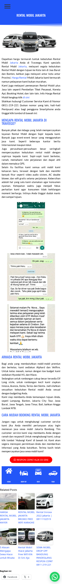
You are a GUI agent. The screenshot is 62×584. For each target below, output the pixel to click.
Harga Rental (19, 77)
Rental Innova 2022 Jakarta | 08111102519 (44, 516)
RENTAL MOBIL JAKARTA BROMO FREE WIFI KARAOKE (26, 517)
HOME (9, 481)
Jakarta (14, 62)
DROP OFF (24, 481)
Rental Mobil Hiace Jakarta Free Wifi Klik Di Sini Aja (25, 552)
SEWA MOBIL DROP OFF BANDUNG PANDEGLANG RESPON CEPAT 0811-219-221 (44, 556)
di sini (26, 97)
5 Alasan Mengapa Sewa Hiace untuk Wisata (7, 552)
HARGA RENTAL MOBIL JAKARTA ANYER (8, 517)
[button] (55, 577)
